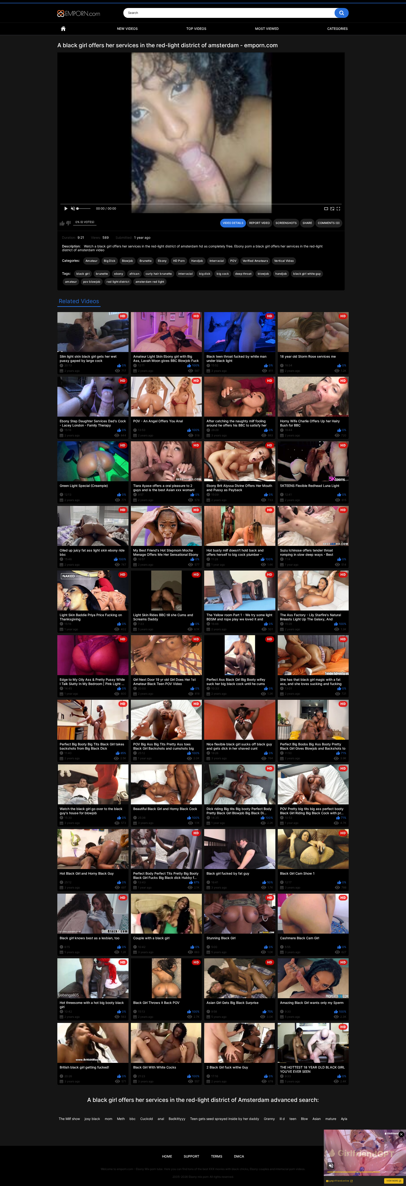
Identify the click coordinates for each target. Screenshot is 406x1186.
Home (63, 29)
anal (161, 1119)
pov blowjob (91, 281)
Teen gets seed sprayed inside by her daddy (224, 1119)
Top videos (196, 29)
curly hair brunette (159, 273)
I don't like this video (68, 223)
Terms (216, 1156)
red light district (118, 281)
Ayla (344, 1119)
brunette (102, 273)
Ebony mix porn (199, 1176)
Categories (337, 29)
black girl (83, 273)
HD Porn (179, 260)
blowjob (263, 273)
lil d (282, 1119)
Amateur (92, 260)
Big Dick (109, 260)
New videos (127, 29)
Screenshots (286, 223)
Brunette (146, 260)
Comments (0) (329, 223)
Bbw (304, 1119)
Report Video (259, 223)
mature (330, 1119)
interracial (185, 273)
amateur (71, 281)
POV (233, 260)
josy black (92, 1119)
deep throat (243, 273)
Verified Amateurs (255, 260)
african (134, 273)
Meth (121, 1119)
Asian (316, 1119)
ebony (118, 273)
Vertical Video (284, 260)
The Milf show (69, 1119)
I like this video (62, 223)
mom (108, 1119)
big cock (223, 273)
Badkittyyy (177, 1119)
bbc (132, 1119)
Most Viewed (267, 29)
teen (292, 1119)
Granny (269, 1119)
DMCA (239, 1156)
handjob (281, 273)
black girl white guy (307, 273)
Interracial (217, 260)
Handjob (197, 260)
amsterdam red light (150, 281)
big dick (204, 273)
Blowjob (127, 260)
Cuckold (146, 1119)
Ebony (162, 260)
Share (307, 223)
